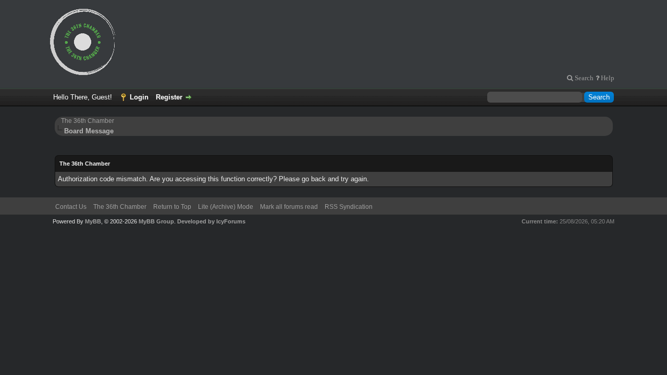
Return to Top (172, 206)
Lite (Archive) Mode (225, 206)
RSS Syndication (349, 206)
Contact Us (71, 206)
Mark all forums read (289, 206)
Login (139, 97)
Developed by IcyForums (211, 221)
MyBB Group (156, 221)
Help (606, 77)
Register (169, 97)
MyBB (93, 221)
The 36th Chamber (87, 120)
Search (583, 77)
